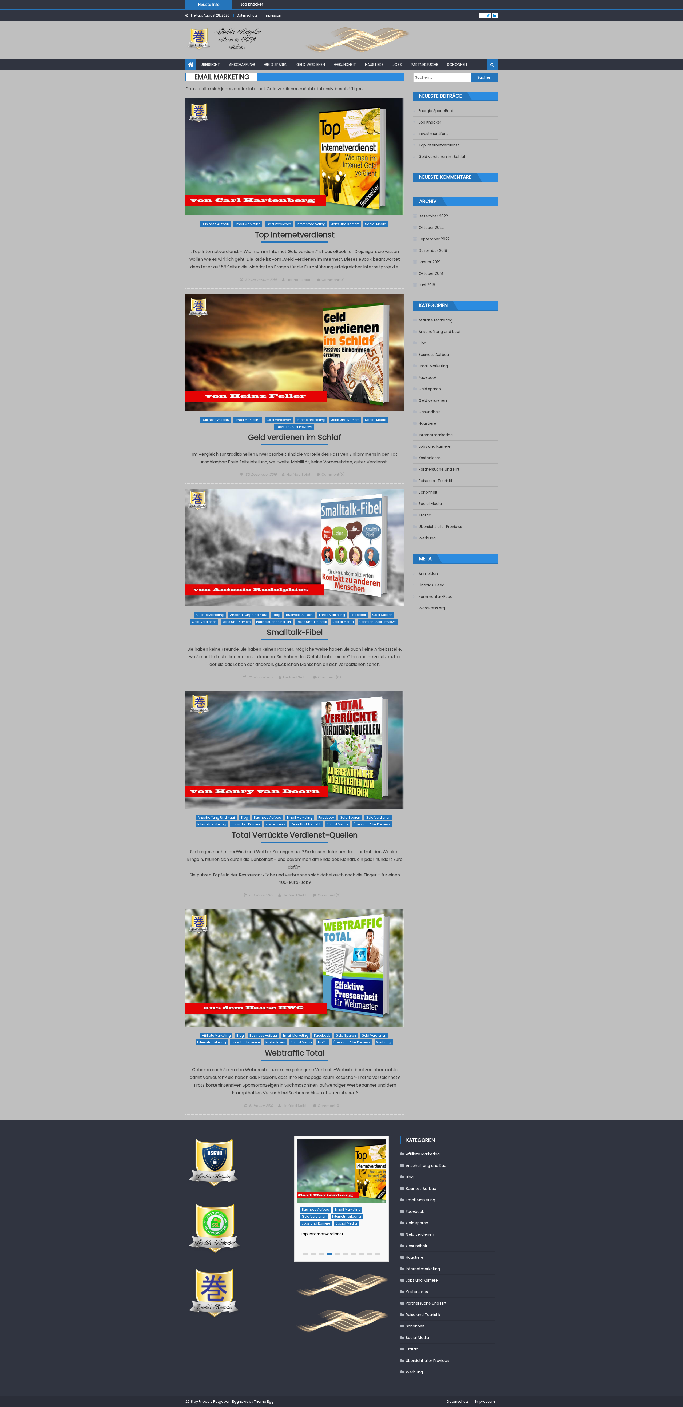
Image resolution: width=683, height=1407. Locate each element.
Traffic (322, 1042)
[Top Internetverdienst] (294, 156)
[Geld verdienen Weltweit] (341, 1171)
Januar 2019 (429, 262)
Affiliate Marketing (210, 615)
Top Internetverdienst (295, 235)
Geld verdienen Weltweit (324, 1234)
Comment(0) (332, 279)
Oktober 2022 (431, 227)
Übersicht (210, 64)
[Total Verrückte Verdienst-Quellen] (294, 750)
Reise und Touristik (312, 621)
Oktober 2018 (431, 273)
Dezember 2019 (433, 250)
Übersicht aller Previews (294, 426)
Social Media (375, 224)
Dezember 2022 (433, 216)
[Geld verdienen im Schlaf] (294, 352)
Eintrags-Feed (431, 585)
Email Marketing (248, 224)
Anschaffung (242, 64)
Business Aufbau (215, 224)
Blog (276, 615)
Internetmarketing (311, 224)
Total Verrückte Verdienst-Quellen (295, 835)
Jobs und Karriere (345, 224)
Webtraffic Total (295, 1053)
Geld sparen (275, 64)
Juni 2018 (427, 285)
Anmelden (428, 573)
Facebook (359, 615)
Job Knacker (430, 122)
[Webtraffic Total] (294, 968)
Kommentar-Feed (435, 596)
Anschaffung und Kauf (248, 615)
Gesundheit (345, 64)
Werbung (383, 1042)
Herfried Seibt (298, 279)
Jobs (397, 64)
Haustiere (374, 64)
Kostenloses (275, 824)
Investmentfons (255, 4)
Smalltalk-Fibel (295, 633)
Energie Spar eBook (436, 110)
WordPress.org (432, 608)
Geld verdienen (310, 64)
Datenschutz (247, 15)
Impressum (273, 15)
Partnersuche (424, 64)
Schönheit (457, 64)
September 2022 (434, 239)
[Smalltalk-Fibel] (294, 547)
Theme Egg (264, 1401)
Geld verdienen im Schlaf (294, 438)
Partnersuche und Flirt (273, 621)
